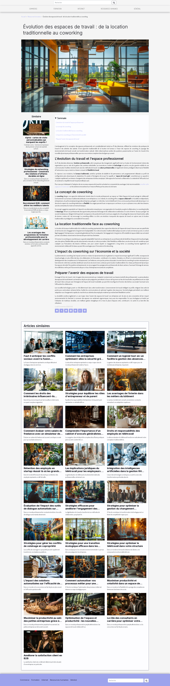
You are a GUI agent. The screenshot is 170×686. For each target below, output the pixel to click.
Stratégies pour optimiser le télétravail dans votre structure (125, 544)
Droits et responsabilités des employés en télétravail (123, 432)
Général (137, 9)
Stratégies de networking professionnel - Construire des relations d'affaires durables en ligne (36, 172)
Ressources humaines (109, 9)
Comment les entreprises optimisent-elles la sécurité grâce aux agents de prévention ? (84, 358)
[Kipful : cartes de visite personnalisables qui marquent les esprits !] (36, 127)
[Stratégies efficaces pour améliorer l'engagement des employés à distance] (85, 492)
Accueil (23, 17)
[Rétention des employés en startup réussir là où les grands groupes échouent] (43, 454)
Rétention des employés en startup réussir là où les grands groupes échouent (41, 471)
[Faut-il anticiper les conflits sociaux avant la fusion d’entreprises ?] (43, 342)
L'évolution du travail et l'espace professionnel (69, 122)
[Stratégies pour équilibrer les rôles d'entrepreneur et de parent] (85, 379)
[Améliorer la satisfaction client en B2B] (43, 641)
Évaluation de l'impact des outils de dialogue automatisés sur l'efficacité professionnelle (42, 508)
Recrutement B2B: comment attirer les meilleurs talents (36, 204)
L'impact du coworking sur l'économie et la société (71, 135)
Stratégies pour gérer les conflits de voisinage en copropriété (42, 544)
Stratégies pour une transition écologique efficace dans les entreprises (82, 546)
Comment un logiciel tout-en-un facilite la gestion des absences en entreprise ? (125, 358)
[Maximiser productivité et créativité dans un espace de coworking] (126, 567)
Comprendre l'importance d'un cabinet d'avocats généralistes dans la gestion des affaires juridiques (83, 435)
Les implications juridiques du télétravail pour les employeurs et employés (84, 471)
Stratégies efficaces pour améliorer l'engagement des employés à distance (81, 508)
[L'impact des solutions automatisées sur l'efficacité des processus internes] (43, 567)
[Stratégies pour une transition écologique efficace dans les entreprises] (85, 529)
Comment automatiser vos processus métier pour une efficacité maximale (80, 583)
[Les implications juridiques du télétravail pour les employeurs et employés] (85, 454)
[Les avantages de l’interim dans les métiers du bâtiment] (126, 379)
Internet (81, 9)
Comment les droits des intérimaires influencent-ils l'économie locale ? (39, 396)
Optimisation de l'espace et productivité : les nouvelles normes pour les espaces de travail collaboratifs (81, 622)
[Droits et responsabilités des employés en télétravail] (126, 417)
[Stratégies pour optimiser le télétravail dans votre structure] (126, 529)
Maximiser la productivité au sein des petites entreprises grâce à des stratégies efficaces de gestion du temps (42, 622)
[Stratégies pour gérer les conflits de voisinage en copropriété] (43, 529)
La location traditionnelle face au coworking (69, 131)
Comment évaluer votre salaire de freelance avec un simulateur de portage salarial (43, 433)
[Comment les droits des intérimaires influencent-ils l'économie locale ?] (43, 379)
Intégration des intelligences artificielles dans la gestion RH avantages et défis (124, 471)
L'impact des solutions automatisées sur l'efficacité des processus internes (42, 583)
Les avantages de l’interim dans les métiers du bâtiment (125, 395)
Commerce (33, 9)
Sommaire (61, 118)
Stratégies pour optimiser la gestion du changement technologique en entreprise (123, 508)
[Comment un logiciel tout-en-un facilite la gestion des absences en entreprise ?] (126, 342)
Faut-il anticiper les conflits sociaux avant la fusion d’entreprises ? (39, 358)
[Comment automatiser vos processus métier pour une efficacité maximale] (85, 567)
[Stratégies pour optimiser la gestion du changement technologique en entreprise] (126, 492)
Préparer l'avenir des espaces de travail (67, 139)
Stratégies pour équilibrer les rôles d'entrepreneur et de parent (85, 395)
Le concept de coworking (63, 127)
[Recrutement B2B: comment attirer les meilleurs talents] (36, 193)
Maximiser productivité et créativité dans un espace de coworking (123, 583)
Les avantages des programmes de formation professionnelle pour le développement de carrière (36, 236)
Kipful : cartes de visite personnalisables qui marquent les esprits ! (36, 139)
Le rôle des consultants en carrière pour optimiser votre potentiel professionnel (123, 621)
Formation (57, 9)
